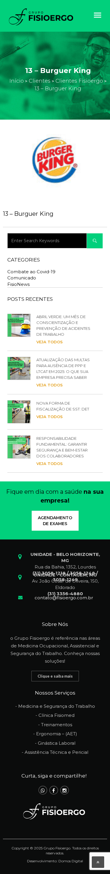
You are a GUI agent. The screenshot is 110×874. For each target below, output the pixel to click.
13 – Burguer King (28, 213)
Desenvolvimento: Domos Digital (55, 861)
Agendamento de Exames (55, 520)
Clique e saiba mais (55, 676)
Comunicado (21, 278)
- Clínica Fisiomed (55, 715)
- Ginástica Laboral (55, 743)
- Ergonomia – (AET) (55, 733)
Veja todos (49, 342)
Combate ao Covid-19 (31, 271)
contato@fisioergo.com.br (64, 597)
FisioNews (18, 284)
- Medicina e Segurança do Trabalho (55, 706)
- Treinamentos (55, 724)
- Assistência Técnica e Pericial (55, 752)
